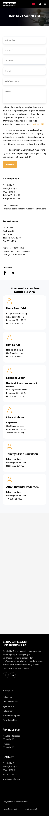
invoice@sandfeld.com (36, 208)
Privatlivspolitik (10, 720)
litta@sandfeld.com (15, 426)
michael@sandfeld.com (16, 389)
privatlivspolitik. (38, 124)
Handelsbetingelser (11, 715)
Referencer (8, 710)
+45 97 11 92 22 (10, 774)
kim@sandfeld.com (15, 353)
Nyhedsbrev (8, 697)
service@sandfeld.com (16, 462)
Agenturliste (8, 706)
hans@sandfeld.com (15, 316)
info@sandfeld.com (11, 198)
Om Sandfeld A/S (10, 701)
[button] (40, 4)
